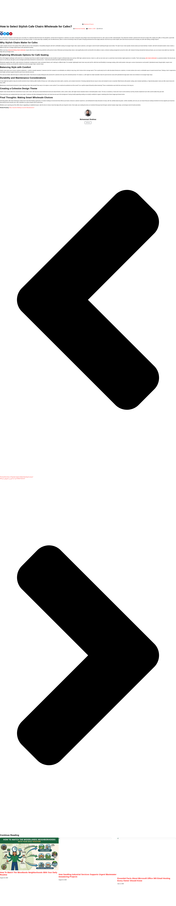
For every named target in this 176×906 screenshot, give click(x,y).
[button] (1, 33)
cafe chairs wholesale (151, 58)
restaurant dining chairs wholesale (17, 50)
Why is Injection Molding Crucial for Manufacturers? (21, 107)
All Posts (88, 122)
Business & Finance (89, 24)
